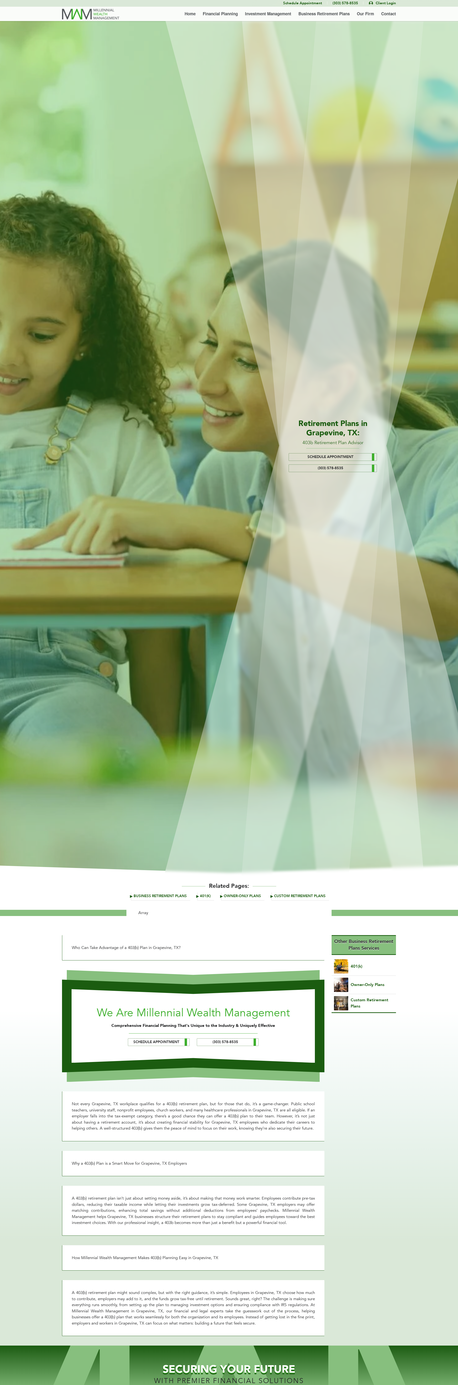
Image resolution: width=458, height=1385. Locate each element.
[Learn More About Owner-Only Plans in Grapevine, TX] (364, 985)
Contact (388, 13)
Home (190, 13)
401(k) (205, 896)
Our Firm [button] (365, 13)
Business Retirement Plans (160, 896)
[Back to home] (90, 14)
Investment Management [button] (268, 13)
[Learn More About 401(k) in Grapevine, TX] (364, 966)
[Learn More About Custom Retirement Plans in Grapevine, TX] (364, 1003)
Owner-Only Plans (242, 896)
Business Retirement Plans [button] (324, 13)
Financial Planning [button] (220, 13)
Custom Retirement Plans (300, 896)
